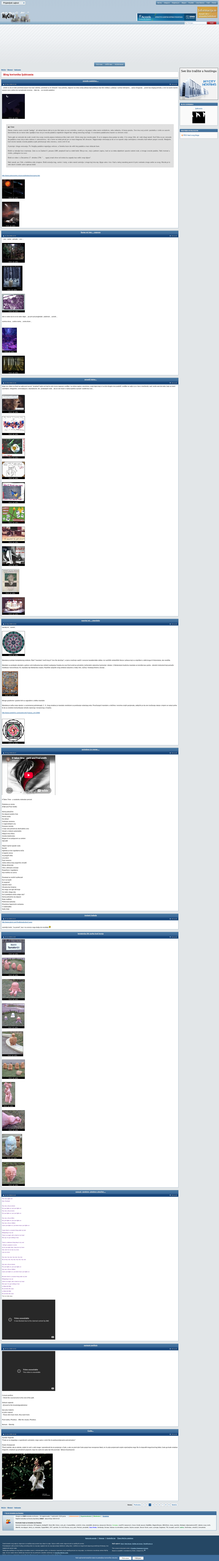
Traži (208, 3)
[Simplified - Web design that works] (144, 1550)
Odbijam (138, 1558)
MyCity (159, 3)
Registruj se (175, 3)
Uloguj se (167, 3)
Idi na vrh (174, 84)
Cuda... (91, 1431)
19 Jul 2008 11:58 (10, 937)
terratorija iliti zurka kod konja (91, 934)
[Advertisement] (109, 44)
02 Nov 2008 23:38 (10, 84)
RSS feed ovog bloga (191, 135)
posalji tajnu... (91, 379)
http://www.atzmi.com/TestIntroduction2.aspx (17, 922)
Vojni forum (127, 1543)
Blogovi (184, 3)
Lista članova (200, 3)
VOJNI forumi (119, 64)
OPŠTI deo (108, 64)
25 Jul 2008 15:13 (10, 918)
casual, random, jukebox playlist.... (91, 1192)
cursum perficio (90, 1345)
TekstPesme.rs (148, 1543)
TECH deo (99, 64)
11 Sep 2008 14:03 (10, 624)
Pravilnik (191, 3)
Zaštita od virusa (137, 1543)
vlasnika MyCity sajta (61, 1552)
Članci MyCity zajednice (125, 1538)
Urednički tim (111, 1538)
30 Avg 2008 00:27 (10, 753)
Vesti (122, 1543)
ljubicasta (17, 70)
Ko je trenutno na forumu (14, 1513)
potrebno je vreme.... (90, 749)
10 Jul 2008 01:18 (10, 1195)
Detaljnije (106, 1516)
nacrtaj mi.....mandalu (90, 620)
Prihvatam (125, 1558)
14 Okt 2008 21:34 (10, 383)
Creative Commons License (139, 1548)
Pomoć (214, 3)
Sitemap (101, 1538)
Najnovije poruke (91, 1538)
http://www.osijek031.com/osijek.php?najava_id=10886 (21, 713)
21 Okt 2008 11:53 (10, 235)
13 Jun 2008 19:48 (10, 1434)
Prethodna (137, 1505)
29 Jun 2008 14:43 (10, 1348)
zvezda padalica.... (91, 81)
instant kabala (91, 915)
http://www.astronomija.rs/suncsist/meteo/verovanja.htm (21, 176)
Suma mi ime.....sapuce (91, 232)
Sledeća (174, 1505)
